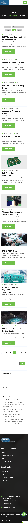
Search (5, 360)
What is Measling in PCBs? (13, 63)
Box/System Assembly (7, 455)
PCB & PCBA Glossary (10, 251)
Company (7, 27)
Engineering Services (7, 461)
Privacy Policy (5, 471)
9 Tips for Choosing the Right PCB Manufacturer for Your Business (13, 290)
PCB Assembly (5, 452)
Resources (4, 480)
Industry (8, 30)
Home (5, 15)
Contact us (4, 474)
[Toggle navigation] (25, 2)
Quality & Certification (7, 477)
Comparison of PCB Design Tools (11, 399)
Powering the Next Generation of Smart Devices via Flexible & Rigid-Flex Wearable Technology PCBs (13, 404)
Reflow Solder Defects (11, 137)
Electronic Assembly (17, 27)
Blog (3, 483)
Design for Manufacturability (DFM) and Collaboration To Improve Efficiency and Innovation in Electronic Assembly (13, 421)
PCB (14, 30)
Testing (19, 30)
